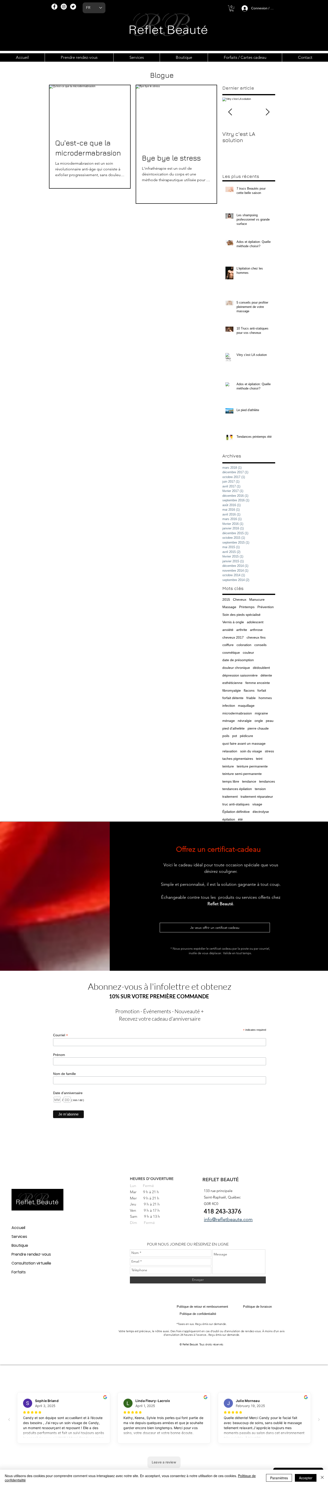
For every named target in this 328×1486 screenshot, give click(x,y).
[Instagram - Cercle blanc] (64, 7)
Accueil (18, 1227)
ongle (259, 721)
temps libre (230, 781)
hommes (265, 698)
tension (260, 789)
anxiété (227, 630)
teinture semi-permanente (242, 774)
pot (234, 736)
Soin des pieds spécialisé (241, 615)
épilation (228, 819)
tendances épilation (237, 789)
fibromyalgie (231, 690)
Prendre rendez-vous (31, 1254)
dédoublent (261, 668)
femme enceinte (257, 683)
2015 (226, 599)
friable (251, 698)
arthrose (256, 630)
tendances (267, 781)
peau (269, 721)
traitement (230, 796)
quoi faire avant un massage (244, 743)
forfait (261, 690)
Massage (229, 607)
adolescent (255, 622)
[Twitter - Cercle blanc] (73, 7)
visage (257, 804)
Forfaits (19, 1272)
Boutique (20, 1245)
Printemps (247, 607)
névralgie (245, 721)
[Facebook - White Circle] (54, 7)
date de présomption (238, 660)
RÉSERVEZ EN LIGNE (211, 1244)
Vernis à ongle (233, 622)
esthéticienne (232, 683)
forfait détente (232, 698)
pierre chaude (258, 728)
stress (269, 751)
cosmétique (231, 652)
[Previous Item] (230, 112)
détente (266, 675)
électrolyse (261, 812)
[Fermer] (322, 1478)
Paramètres (279, 1477)
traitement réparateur (257, 796)
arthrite (241, 630)
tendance (249, 781)
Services (19, 1236)
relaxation (229, 751)
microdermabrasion (237, 713)
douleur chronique (236, 668)
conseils (260, 645)
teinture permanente (252, 766)
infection (228, 705)
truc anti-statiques (235, 804)
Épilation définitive (236, 812)
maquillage (246, 705)
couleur (248, 652)
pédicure (246, 736)
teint (259, 759)
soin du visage (251, 751)
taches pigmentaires (237, 759)
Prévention (265, 607)
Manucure (257, 599)
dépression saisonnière (240, 675)
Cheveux (239, 599)
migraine (261, 713)
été (240, 819)
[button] (231, 8)
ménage (228, 721)
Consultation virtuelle (31, 1263)
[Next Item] (267, 112)
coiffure (228, 645)
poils (225, 736)
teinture (228, 766)
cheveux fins (256, 637)
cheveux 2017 (233, 637)
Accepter (305, 1477)
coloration (244, 645)
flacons (249, 690)
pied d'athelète (233, 728)
